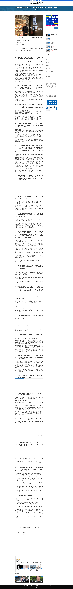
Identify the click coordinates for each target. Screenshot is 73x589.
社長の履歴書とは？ (31, 585)
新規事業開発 (47, 95)
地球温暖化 (50, 94)
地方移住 (47, 94)
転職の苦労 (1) (48, 68)
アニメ (50, 84)
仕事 (28, 568)
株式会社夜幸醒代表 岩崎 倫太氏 (19, 570)
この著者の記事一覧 (40, 564)
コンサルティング (54, 86)
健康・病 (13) (48, 76)
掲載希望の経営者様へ (37, 585)
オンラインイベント (51, 85)
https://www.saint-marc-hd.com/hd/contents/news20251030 (23, 81)
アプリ (52, 84)
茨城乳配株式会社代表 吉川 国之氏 (39, 570)
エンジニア (47, 85)
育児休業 (47, 96)
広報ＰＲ (53, 94)
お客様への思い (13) (48, 74)
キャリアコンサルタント (48, 86)
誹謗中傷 (50, 96)
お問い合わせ (48, 585)
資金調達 (52, 96)
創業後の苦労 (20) (48, 65)
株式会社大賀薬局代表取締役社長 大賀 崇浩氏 (33, 570)
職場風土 (55, 95)
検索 (55, 28)
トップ (24, 585)
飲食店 (55, 96)
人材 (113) (47, 59)
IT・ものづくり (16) (48, 73)
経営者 (52, 95)
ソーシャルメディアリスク (49, 87)
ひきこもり (47, 84)
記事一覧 (27, 585)
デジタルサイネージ (54, 87)
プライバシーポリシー (43, 585)
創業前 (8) (47, 62)
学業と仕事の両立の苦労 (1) (49, 71)
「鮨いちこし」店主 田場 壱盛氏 (26, 570)
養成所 (47, 97)
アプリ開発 (55, 84)
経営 (50, 95)
